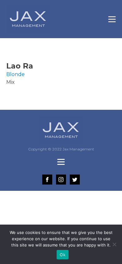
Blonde (15, 74)
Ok (62, 254)
